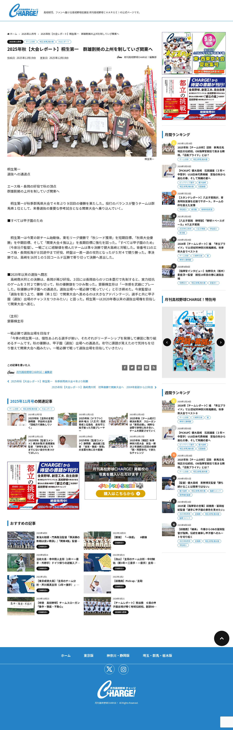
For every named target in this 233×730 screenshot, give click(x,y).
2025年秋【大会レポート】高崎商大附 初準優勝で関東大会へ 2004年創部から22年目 (102, 387)
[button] (167, 342)
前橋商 (197, 514)
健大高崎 (202, 182)
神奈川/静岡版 (185, 259)
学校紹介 (183, 209)
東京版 (194, 209)
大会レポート (63, 41)
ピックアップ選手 (186, 182)
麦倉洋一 (213, 282)
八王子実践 (200, 228)
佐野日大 (183, 282)
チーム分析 (30, 41)
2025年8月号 (184, 514)
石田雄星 (202, 186)
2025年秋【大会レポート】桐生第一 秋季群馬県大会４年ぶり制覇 (49, 381)
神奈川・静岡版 (118, 655)
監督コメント (215, 490)
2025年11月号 (15, 41)
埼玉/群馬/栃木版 (47, 41)
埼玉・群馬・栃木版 (157, 655)
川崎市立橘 (197, 255)
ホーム (66, 655)
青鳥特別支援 (206, 209)
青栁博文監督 (184, 494)
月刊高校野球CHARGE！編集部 (140, 57)
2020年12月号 (185, 228)
